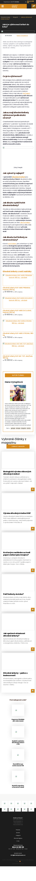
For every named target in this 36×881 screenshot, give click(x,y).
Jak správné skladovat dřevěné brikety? (14, 634)
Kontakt (18, 832)
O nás (18, 841)
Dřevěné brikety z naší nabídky (17, 271)
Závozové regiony (18, 838)
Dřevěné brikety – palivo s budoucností (15, 674)
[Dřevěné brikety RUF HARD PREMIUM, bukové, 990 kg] (18, 280)
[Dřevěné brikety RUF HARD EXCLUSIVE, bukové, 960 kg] (18, 303)
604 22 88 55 (18, 847)
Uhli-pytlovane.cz (18, 819)
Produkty (18, 830)
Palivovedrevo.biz (18, 824)
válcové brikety (25, 222)
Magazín (15, 17)
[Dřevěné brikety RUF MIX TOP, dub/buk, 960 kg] (18, 348)
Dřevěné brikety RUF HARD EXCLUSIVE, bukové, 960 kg (17, 311)
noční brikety (12, 244)
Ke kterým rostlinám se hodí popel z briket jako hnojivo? (16, 553)
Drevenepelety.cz (18, 821)
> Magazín (18, 835)
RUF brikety (26, 93)
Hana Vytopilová (22, 36)
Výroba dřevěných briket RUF (17, 513)
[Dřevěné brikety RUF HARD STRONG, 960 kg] (18, 326)
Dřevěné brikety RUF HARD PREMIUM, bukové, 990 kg (16, 289)
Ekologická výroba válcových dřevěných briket (17, 472)
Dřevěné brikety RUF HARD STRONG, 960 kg (18, 334)
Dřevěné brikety (5, 17)
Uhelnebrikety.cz (18, 823)
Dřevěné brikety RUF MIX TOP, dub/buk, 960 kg (18, 357)
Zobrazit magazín (18, 446)
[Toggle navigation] (2, 6)
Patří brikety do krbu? (13, 594)
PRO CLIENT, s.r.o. (20, 863)
